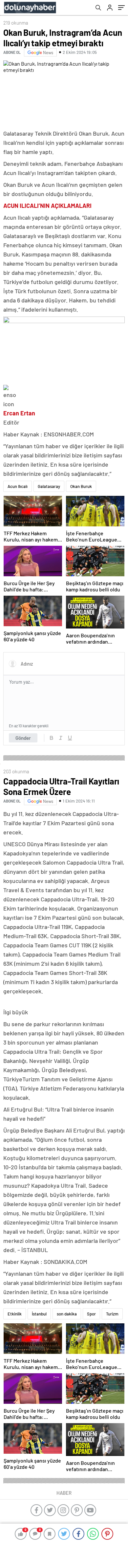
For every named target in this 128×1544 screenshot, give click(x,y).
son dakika (67, 1313)
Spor (91, 1313)
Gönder (23, 738)
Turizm (112, 1313)
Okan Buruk (81, 486)
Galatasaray (49, 486)
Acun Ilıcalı (18, 486)
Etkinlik (15, 1313)
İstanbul (39, 1313)
